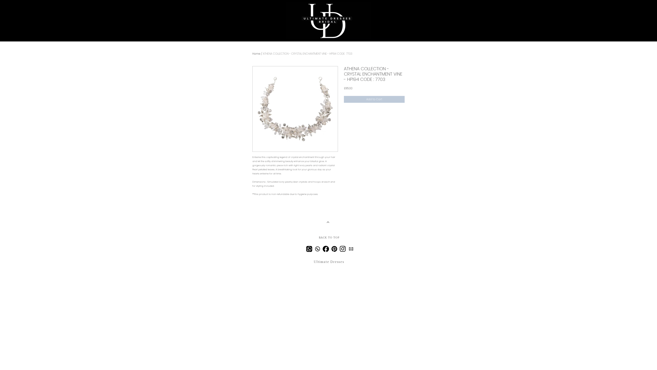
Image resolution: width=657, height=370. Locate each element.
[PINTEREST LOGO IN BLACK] (334, 249)
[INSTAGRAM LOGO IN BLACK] (342, 249)
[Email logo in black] (351, 249)
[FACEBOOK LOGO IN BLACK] (326, 249)
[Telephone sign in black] (317, 249)
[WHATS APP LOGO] (309, 249)
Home (256, 54)
